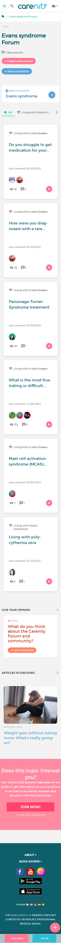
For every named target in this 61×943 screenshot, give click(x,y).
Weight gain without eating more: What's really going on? (30, 738)
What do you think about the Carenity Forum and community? (27, 633)
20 (15, 346)
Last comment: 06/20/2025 (25, 246)
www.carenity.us (21, 915)
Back (6, 26)
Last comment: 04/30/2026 (25, 168)
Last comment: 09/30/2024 (25, 325)
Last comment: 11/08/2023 (25, 403)
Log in (44, 938)
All (10, 112)
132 (16, 424)
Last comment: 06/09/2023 (25, 482)
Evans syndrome (21, 96)
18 (15, 189)
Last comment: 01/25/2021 (25, 560)
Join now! (30, 807)
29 (15, 267)
